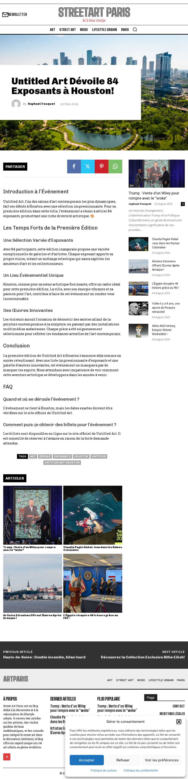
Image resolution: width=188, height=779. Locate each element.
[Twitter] (88, 166)
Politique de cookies (104, 770)
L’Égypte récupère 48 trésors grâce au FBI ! (90, 617)
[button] (179, 721)
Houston (81, 456)
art (33, 456)
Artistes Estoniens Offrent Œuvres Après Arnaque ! (32, 617)
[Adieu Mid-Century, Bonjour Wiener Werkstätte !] (138, 331)
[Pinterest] (101, 166)
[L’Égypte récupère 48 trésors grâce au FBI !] (92, 583)
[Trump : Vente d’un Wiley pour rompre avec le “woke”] (32, 515)
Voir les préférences (162, 760)
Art (131, 185)
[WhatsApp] (115, 166)
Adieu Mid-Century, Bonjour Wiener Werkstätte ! (164, 330)
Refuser (123, 760)
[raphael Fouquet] (17, 103)
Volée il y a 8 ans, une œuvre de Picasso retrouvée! (166, 307)
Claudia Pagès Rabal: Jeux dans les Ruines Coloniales (92, 549)
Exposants (62, 456)
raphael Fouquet (41, 104)
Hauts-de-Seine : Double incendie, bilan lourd (44, 657)
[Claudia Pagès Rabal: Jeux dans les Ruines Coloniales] (92, 515)
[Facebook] (74, 166)
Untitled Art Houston (62, 462)
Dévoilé (44, 456)
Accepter (86, 760)
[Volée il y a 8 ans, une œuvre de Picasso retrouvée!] (138, 308)
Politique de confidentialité (141, 770)
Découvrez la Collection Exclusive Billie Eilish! (143, 657)
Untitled (99, 456)
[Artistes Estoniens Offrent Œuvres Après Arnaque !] (32, 583)
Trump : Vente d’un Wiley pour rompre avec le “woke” (29, 549)
